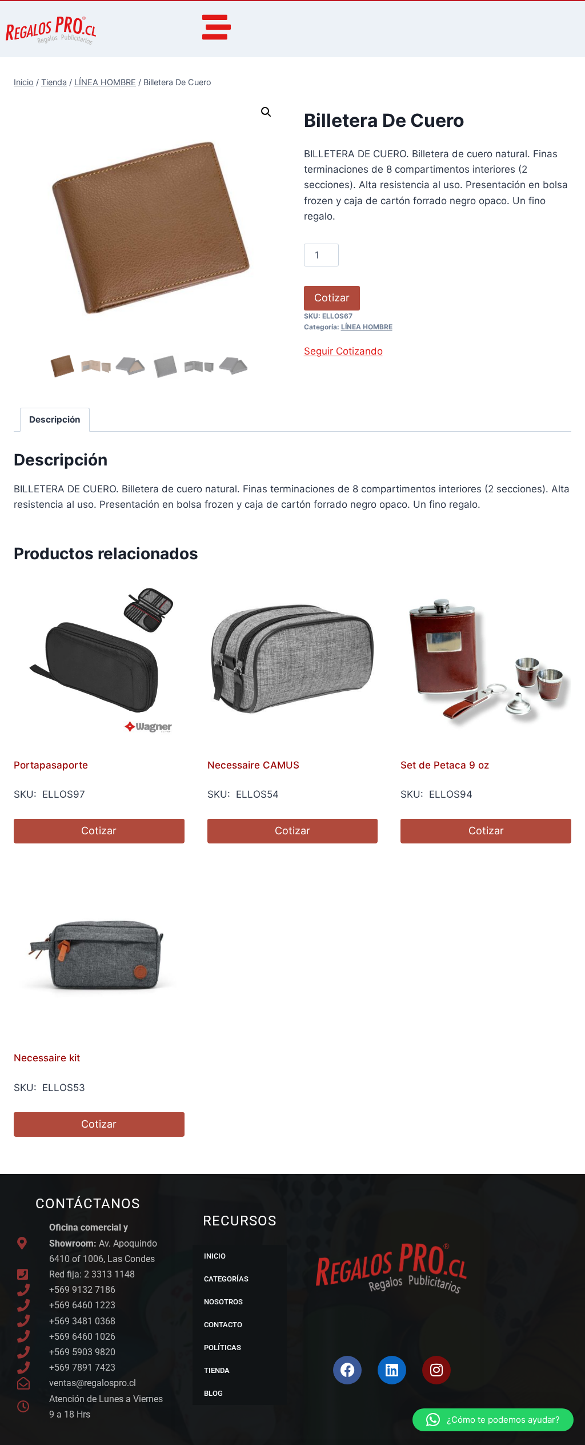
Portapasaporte (51, 765)
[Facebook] (347, 1370)
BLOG (213, 1393)
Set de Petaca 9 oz (444, 765)
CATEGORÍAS (226, 1279)
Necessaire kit (47, 1058)
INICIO (215, 1256)
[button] (266, 112)
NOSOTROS (223, 1301)
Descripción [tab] (55, 419)
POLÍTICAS (222, 1347)
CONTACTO (223, 1324)
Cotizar (332, 298)
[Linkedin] (392, 1370)
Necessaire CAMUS (253, 765)
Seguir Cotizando (343, 351)
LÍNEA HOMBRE (366, 327)
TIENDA (217, 1370)
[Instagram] (436, 1370)
